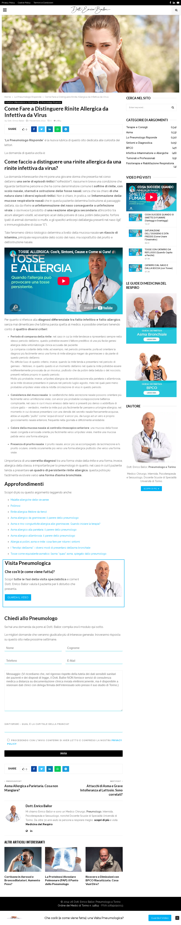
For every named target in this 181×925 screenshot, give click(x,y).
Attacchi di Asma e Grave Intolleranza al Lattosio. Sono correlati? (101, 790)
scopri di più (101, 820)
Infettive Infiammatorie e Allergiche (21, 102)
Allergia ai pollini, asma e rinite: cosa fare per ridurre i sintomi (45, 541)
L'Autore (133, 406)
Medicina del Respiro (39, 824)
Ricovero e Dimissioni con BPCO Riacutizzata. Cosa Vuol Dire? (102, 880)
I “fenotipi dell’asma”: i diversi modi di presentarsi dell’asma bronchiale (50, 547)
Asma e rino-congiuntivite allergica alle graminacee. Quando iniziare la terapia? (55, 523)
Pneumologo (93, 811)
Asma (129, 132)
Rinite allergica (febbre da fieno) (29, 511)
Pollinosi (15, 505)
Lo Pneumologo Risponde (50, 102)
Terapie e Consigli (137, 127)
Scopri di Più (150, 488)
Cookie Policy (24, 2)
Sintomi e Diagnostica (139, 142)
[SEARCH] (173, 107)
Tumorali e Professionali (140, 158)
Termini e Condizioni (43, 2)
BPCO (129, 148)
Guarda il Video (17, 597)
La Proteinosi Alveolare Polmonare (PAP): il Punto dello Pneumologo (61, 880)
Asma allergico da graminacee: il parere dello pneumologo (45, 517)
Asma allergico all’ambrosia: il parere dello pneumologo (43, 535)
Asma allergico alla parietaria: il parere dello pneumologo (44, 529)
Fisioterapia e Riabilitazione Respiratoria (150, 163)
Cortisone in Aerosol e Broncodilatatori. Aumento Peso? (22, 880)
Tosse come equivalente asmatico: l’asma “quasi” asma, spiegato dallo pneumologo (58, 553)
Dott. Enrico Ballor (16, 120)
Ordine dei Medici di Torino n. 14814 (78, 905)
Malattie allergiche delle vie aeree (30, 499)
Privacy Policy (8, 2)
